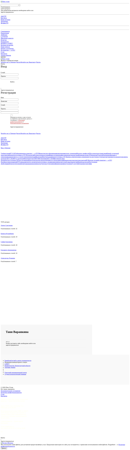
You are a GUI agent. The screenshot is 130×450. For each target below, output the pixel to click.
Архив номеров (6, 55)
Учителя (100, 155)
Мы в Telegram (5, 148)
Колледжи (39, 157)
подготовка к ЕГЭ (60, 157)
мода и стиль (18, 157)
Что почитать (94, 153)
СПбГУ (35, 158)
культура (107, 157)
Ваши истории (5, 19)
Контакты (4, 53)
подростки (70, 160)
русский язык (66, 162)
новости (84, 164)
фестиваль (57, 158)
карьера (30, 164)
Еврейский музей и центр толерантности (18, 360)
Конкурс (31, 160)
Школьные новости (7, 38)
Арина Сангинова (7, 225)
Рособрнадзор (5, 162)
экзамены (51, 157)
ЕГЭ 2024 (10, 158)
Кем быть (4, 18)
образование (20, 153)
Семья (6, 164)
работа (21, 164)
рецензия (33, 157)
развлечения (60, 153)
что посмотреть (34, 162)
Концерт (11, 155)
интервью (44, 158)
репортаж (94, 155)
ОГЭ (18, 162)
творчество (74, 162)
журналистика (73, 155)
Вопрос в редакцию (7, 48)
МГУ (39, 158)
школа (8, 157)
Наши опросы (5, 47)
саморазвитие (24, 162)
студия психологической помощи (15, 374)
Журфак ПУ (4, 23)
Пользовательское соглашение (10, 391)
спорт (76, 160)
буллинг (36, 155)
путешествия (102, 153)
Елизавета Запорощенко (8, 250)
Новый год (110, 153)
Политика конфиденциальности (11, 392)
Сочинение (26, 157)
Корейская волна (83, 162)
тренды (80, 160)
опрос (108, 155)
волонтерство (38, 160)
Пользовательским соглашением (19, 123)
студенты (101, 157)
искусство (52, 160)
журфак (89, 164)
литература (29, 158)
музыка (26, 164)
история (7, 153)
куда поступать (93, 157)
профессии (62, 155)
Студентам (4, 36)
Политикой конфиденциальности (17, 121)
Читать (18, 62)
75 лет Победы (77, 164)
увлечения (46, 160)
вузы (84, 160)
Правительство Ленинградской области (17, 365)
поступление (68, 164)
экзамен (58, 160)
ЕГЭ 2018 (51, 158)
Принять (4, 448)
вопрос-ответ (70, 157)
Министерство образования (47, 153)
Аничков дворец (10, 367)
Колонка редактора (7, 45)
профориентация (58, 164)
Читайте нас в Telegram (8, 62)
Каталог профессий (83, 153)
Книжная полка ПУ (84, 155)
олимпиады (37, 164)
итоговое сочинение (81, 157)
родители (16, 164)
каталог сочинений (70, 153)
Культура (4, 40)
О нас (2, 52)
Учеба (3, 153)
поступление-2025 (13, 160)
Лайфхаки (4, 35)
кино (67, 155)
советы (6, 155)
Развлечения (5, 33)
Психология (5, 41)
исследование (23, 160)
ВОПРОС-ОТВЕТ (7, 43)
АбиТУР (3, 16)
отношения (13, 162)
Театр (104, 155)
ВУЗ (87, 160)
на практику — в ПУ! (31, 153)
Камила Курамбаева (7, 233)
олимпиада (58, 162)
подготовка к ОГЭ (20, 155)
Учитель (43, 164)
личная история (44, 155)
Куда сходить (18, 158)
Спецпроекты (5, 31)
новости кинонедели (116, 157)
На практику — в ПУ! (8, 50)
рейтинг (10, 164)
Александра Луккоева (8, 258)
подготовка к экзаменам (47, 162)
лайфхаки (64, 160)
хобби (24, 158)
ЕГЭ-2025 (13, 153)
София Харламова (7, 242)
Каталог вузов (93, 160)
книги (12, 157)
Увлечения (4, 21)
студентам (49, 164)
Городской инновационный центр (16, 372)
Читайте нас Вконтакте (28, 62)
